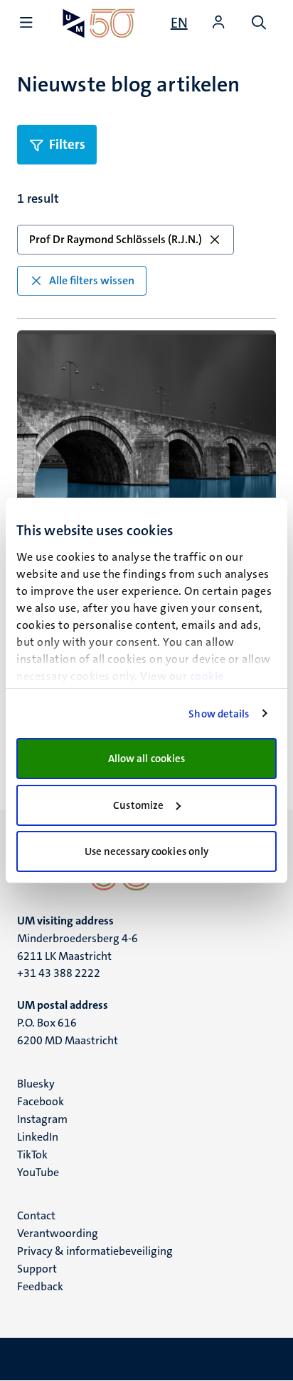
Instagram (42, 1119)
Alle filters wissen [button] (91, 280)
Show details (218, 714)
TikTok (32, 1154)
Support (37, 1268)
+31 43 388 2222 (58, 973)
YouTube (38, 1172)
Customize (138, 805)
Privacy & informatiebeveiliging (95, 1250)
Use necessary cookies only (147, 851)
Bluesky (36, 1083)
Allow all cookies (147, 758)
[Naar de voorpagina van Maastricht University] (99, 23)
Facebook (40, 1101)
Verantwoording (57, 1233)
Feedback (40, 1286)
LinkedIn (37, 1136)
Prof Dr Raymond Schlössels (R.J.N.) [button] (115, 239)
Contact (36, 1215)
